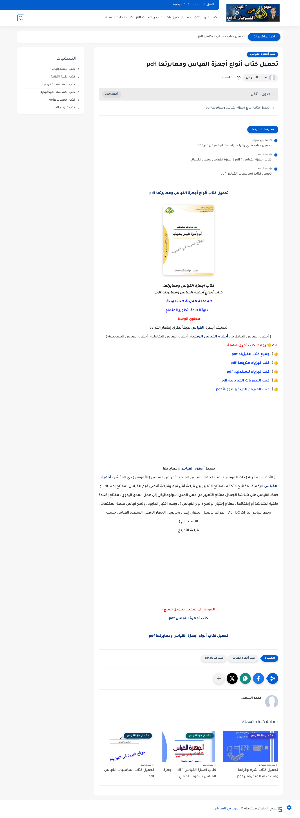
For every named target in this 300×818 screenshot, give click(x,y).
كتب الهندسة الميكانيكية (58, 92)
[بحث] (20, 18)
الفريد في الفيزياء (227, 809)
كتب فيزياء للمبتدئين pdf (248, 372)
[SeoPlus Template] (280, 809)
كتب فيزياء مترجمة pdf (250, 363)
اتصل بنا (208, 4)
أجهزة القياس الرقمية (209, 337)
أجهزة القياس (193, 469)
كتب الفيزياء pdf (246, 354)
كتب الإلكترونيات (178, 18)
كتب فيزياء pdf (205, 18)
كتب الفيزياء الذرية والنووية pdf (242, 390)
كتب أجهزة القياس (262, 54)
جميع (264, 354)
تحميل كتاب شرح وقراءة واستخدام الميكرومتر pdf (235, 145)
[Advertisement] (188, 429)
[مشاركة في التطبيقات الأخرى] (218, 678)
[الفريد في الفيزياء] (252, 13)
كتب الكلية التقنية (119, 18)
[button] (258, 678)
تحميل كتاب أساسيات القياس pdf (246, 174)
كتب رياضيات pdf (149, 18)
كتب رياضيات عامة (62, 100)
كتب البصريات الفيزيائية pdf (245, 381)
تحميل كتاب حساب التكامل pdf (221, 37)
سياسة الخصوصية (185, 4)
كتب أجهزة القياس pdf (188, 619)
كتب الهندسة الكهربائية (59, 84)
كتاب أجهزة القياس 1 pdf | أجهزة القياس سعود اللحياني (231, 160)
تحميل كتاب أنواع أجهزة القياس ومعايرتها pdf (237, 108)
